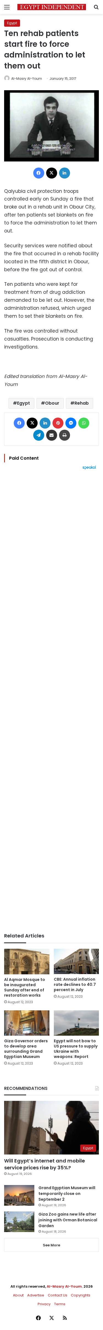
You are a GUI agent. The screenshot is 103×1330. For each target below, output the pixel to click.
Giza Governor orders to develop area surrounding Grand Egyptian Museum (26, 1048)
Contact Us (57, 1295)
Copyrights (80, 1295)
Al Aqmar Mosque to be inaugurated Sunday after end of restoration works (24, 987)
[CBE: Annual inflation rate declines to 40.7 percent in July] (76, 961)
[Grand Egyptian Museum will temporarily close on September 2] (19, 1195)
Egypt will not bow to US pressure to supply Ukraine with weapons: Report (76, 1048)
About (18, 1295)
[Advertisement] (51, 701)
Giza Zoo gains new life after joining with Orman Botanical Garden (67, 1219)
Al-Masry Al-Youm (26, 78)
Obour (52, 403)
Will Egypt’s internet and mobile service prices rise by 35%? (44, 1164)
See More (51, 1245)
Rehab (81, 403)
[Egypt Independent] (51, 7)
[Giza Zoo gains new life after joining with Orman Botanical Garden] (19, 1221)
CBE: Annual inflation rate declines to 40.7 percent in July (75, 984)
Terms (59, 1304)
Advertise (35, 1295)
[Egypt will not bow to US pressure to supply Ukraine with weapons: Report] (76, 1023)
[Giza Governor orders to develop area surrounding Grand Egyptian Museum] (26, 1023)
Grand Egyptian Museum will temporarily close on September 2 (66, 1193)
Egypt (12, 23)
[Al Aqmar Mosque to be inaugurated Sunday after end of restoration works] (26, 961)
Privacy (44, 1304)
